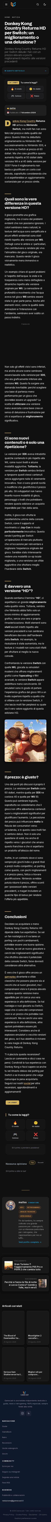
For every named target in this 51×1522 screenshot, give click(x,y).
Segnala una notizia (10, 1477)
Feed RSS (6, 1483)
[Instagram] (22, 1413)
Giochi (5, 1454)
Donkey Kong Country (24, 121)
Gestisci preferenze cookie (26, 1518)
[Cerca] (38, 4)
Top (32, 1163)
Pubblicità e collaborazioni (13, 1495)
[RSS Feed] (28, 1413)
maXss (23, 1202)
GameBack (6, 1432)
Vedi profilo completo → (30, 1242)
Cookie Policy (21, 1515)
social (27, 1083)
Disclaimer (33, 1515)
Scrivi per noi (7, 1466)
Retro (4, 1437)
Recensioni (7, 1443)
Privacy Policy (8, 1515)
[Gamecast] (25, 1393)
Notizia (16, 17)
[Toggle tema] (45, 4)
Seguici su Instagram (11, 1472)
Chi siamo (43, 1515)
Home (7, 17)
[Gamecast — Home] (13, 4)
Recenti (41, 1163)
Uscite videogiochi (10, 1448)
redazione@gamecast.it (12, 1501)
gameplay (10, 976)
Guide (4, 1426)
